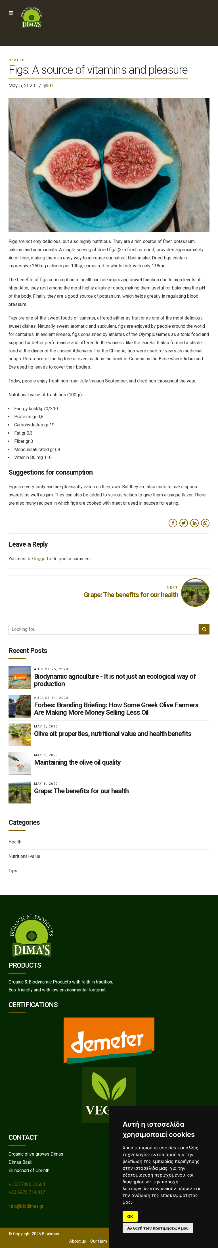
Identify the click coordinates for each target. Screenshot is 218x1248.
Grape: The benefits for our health (81, 791)
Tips (13, 870)
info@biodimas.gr (26, 1206)
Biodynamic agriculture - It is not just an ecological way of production (115, 680)
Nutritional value (24, 856)
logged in (43, 558)
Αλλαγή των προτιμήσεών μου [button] (157, 1228)
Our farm (98, 1241)
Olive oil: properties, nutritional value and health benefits (112, 734)
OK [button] (130, 1216)
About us (77, 1241)
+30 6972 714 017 (27, 1192)
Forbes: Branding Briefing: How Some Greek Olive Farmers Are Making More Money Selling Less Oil (116, 708)
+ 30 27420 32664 (27, 1184)
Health (17, 60)
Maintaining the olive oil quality (77, 762)
